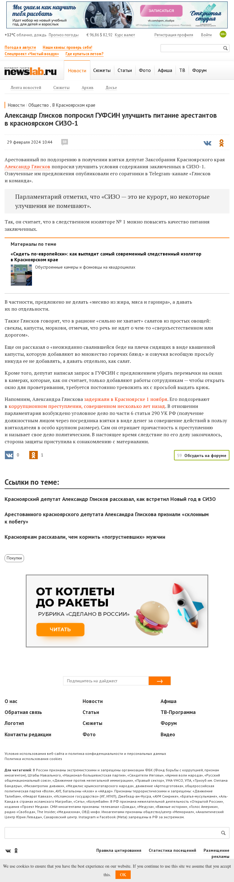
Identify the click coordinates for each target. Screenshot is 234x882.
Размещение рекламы (216, 853)
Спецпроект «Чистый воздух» (32, 53)
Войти (206, 34)
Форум (169, 723)
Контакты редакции (28, 734)
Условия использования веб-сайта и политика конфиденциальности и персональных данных (85, 753)
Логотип (14, 723)
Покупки (14, 558)
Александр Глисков (27, 166)
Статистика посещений (172, 850)
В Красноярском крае (73, 105)
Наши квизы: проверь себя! (67, 47)
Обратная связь (23, 712)
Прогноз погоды (64, 34)
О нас (11, 701)
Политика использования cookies (33, 758)
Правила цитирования (118, 850)
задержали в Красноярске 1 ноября (125, 399)
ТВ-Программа (178, 712)
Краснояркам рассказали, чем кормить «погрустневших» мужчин (85, 536)
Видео (168, 734)
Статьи (91, 712)
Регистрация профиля (173, 34)
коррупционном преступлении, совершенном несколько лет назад (87, 406)
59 (64, 142)
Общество (38, 105)
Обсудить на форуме (205, 455)
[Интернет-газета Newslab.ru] (30, 70)
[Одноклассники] (15, 850)
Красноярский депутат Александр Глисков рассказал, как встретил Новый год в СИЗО (110, 498)
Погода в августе (20, 47)
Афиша (168, 701)
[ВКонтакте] (8, 850)
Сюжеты (92, 723)
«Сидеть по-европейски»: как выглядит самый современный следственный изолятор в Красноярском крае (106, 256)
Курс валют (125, 34)
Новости (16, 105)
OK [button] (123, 874)
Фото (89, 734)
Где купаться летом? (85, 53)
